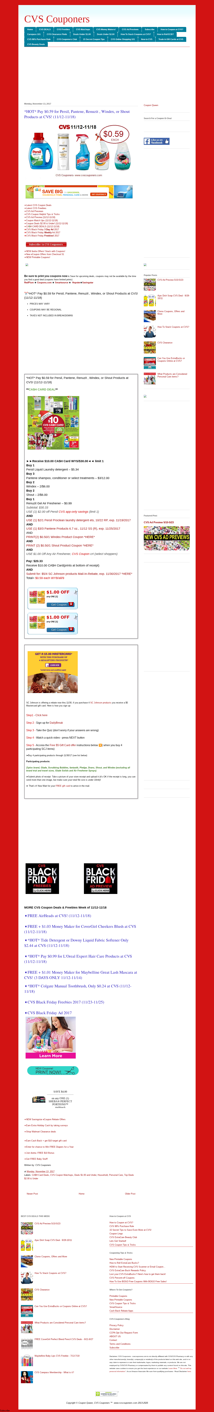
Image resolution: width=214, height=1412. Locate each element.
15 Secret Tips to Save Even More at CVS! (130, 1230)
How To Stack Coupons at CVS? (136, 34)
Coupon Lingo (116, 1233)
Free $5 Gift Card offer (63, 745)
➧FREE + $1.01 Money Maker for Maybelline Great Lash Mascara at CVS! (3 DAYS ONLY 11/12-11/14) (80, 974)
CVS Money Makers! (106, 29)
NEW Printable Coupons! (38, 257)
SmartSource (116, 1307)
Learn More (173, 1368)
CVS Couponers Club (67, 39)
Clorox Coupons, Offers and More (51, 1256)
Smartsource (61, 282)
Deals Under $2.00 (106, 34)
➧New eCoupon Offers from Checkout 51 (44, 254)
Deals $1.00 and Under (85, 1175)
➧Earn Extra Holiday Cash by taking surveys (46, 1125)
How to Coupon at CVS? (172, 29)
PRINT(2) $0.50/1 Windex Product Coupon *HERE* (60, 537)
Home (30, 29)
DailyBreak (56, 722)
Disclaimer (115, 1329)
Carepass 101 (34, 34)
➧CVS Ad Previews (33, 211)
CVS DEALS (45, 29)
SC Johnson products (100, 702)
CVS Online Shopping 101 (123, 39)
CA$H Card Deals (40, 1175)
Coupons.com (44, 282)
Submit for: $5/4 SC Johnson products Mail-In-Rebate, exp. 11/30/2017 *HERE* (79, 573)
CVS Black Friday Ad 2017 (42, 232)
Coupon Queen (151, 105)
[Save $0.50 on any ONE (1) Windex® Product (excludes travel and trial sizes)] (52, 635)
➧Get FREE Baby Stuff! (36, 1159)
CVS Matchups (83, 29)
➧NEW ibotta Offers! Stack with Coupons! (45, 251)
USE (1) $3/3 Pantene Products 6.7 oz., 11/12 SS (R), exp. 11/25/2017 (73, 528)
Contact (113, 1340)
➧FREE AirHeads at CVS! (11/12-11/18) (57, 915)
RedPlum (29, 282)
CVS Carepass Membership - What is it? (54, 1372)
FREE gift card (63, 786)
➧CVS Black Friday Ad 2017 (48, 1012)
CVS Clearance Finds (57, 34)
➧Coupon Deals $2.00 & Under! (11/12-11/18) (46, 223)
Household (103, 1175)
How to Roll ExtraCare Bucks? (124, 1263)
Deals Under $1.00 (82, 34)
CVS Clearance (164, 342)
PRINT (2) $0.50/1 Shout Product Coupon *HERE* (59, 545)
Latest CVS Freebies (36, 208)
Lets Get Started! (118, 1241)
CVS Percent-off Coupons (122, 1278)
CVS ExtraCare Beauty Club (123, 1237)
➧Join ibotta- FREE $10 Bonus (39, 1153)
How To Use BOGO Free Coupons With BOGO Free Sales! (138, 1281)
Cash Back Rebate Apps (121, 1311)
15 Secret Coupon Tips (94, 39)
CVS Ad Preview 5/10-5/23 (170, 280)
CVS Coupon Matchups (61, 1175)
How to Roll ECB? (165, 34)
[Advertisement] (107, 75)
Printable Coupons (118, 1296)
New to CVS (146, 39)
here (189, 1371)
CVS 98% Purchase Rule (39, 39)
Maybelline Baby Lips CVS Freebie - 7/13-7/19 (57, 1356)
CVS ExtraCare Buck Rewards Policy (128, 1270)
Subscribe (149, 29)
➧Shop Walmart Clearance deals (40, 1131)
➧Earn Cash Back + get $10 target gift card (45, 1140)
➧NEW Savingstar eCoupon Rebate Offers (45, 1119)
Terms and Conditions (120, 1344)
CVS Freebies (63, 29)
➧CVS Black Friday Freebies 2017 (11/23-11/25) (64, 1002)
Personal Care (116, 1175)
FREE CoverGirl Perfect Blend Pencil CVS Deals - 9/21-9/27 (64, 1339)
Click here (41, 715)
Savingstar (87, 282)
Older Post (130, 1193)
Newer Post (32, 1193)
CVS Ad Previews (130, 29)
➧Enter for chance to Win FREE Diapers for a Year (49, 1147)
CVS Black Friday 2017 (41, 229)
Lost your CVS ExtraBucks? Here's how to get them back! (138, 1274)
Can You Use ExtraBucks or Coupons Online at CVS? (171, 359)
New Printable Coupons (121, 1259)
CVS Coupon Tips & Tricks (123, 1245)
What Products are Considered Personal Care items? (172, 375)
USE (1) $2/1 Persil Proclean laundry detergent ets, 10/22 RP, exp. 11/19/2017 (78, 520)
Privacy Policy (117, 1325)
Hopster (76, 282)
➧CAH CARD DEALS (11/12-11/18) (41, 226)
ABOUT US (115, 1336)
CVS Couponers (57, 18)
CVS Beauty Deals (36, 44)
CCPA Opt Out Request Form (124, 1332)
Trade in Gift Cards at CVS (170, 39)
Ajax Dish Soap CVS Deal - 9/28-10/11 (53, 1240)
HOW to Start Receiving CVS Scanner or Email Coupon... (137, 1266)
